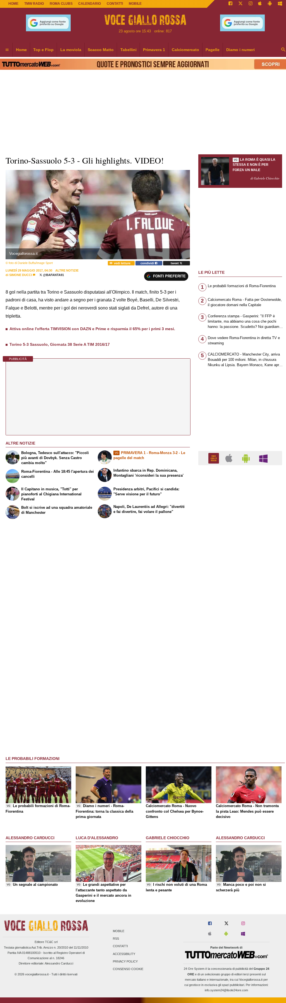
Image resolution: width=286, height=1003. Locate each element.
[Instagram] (250, 4)
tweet (175, 263)
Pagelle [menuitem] (213, 49)
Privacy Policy (125, 961)
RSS (116, 938)
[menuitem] (7, 50)
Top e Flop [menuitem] (43, 49)
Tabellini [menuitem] (128, 49)
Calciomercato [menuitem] (185, 49)
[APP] (214, 458)
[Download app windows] (280, 4)
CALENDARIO (89, 3)
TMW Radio (34, 3)
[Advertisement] (240, 686)
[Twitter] (240, 4)
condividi (147, 263)
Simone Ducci (20, 275)
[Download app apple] (260, 4)
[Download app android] (270, 4)
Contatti (120, 946)
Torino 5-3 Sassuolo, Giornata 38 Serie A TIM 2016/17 (59, 344)
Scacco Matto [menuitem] (101, 49)
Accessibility (124, 954)
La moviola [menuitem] (70, 49)
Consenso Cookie (128, 969)
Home (13, 3)
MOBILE (135, 3)
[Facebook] (230, 4)
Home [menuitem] (21, 49)
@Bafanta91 (53, 275)
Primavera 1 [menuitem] (154, 49)
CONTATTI (115, 3)
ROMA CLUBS (61, 3)
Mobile (118, 931)
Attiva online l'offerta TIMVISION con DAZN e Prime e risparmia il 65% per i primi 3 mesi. (92, 329)
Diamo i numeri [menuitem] (240, 49)
